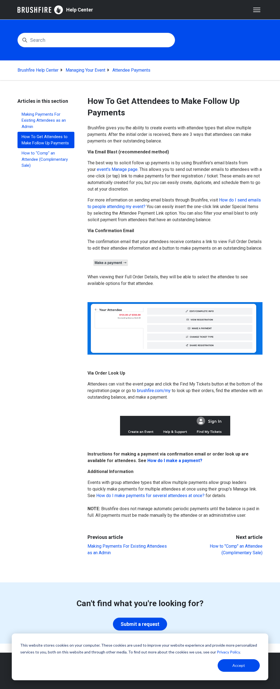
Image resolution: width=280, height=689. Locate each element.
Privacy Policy (228, 652)
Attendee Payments (131, 70)
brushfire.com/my (154, 390)
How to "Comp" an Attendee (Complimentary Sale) (45, 159)
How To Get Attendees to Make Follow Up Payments (45, 139)
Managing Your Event (85, 70)
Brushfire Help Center (38, 70)
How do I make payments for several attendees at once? (150, 495)
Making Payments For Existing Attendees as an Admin (44, 120)
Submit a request (140, 624)
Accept (238, 665)
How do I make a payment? (174, 460)
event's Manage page (117, 169)
